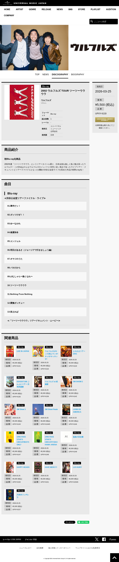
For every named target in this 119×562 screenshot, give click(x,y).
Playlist (95, 9)
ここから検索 (91, 21)
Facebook (104, 539)
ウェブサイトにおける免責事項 (87, 548)
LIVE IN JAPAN (23, 351)
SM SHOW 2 (78, 382)
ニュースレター (25, 548)
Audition (111, 9)
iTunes (112, 539)
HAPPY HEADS (23, 467)
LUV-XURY (77, 467)
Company (9, 15)
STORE (81, 9)
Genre (32, 9)
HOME (7, 9)
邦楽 (35, 539)
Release (46, 9)
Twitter (97, 539)
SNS (70, 9)
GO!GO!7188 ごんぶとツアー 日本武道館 (23, 384)
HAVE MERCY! (51, 467)
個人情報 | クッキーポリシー (59, 548)
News (60, 9)
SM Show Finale (51, 409)
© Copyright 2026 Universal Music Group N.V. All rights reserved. (59, 558)
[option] (21, 102)
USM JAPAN (16, 539)
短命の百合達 (78, 437)
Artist (19, 9)
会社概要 (39, 548)
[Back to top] (114, 557)
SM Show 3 (21, 409)
